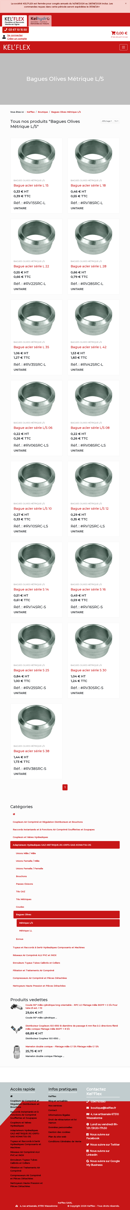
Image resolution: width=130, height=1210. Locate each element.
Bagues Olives (23, 914)
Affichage (106, 121)
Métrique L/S (26, 923)
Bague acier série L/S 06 (33, 428)
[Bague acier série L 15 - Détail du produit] (36, 156)
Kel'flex (31, 112)
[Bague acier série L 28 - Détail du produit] (94, 237)
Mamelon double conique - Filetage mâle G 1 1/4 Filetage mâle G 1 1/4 (62, 1046)
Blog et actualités (58, 1101)
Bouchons (21, 876)
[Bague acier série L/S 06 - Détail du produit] (36, 399)
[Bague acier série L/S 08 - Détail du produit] (94, 399)
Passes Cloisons (24, 884)
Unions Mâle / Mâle (26, 853)
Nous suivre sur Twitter (105, 1144)
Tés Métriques (23, 899)
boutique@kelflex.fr (103, 1107)
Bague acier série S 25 (31, 670)
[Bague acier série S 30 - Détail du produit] (94, 641)
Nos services (55, 1105)
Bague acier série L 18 (88, 185)
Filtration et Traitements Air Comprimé (33, 970)
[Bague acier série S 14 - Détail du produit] (36, 560)
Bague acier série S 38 (31, 751)
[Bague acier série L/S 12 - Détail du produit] (94, 479)
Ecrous (19, 939)
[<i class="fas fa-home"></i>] (65, 814)
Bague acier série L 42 (89, 347)
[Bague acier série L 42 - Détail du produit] (94, 318)
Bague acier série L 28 (88, 266)
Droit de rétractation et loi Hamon (62, 1121)
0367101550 (98, 1101)
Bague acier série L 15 (31, 185)
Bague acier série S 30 (88, 670)
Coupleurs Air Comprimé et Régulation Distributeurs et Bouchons (48, 822)
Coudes (20, 907)
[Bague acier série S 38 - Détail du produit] (36, 722)
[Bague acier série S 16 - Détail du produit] (94, 560)
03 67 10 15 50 (17, 29)
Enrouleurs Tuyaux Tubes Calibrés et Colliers (36, 963)
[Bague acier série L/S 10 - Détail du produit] (36, 479)
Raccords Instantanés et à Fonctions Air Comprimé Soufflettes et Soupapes (54, 829)
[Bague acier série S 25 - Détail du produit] (36, 641)
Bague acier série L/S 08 (90, 428)
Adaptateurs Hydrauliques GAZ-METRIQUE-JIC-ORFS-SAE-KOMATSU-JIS (52, 845)
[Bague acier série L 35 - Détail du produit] (36, 318)
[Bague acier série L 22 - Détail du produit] (36, 237)
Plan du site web (57, 1136)
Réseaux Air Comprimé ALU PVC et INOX (34, 955)
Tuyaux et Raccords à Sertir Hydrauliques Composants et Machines (49, 947)
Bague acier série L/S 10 (33, 508)
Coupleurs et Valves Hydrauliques (30, 837)
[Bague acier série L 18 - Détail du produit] (94, 156)
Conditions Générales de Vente (64, 1141)
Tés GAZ (20, 891)
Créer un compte (17, 38)
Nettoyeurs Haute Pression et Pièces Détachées (39, 985)
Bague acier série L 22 (31, 266)
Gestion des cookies (59, 1132)
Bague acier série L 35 (31, 347)
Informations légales (59, 1115)
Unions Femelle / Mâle (27, 861)
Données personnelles (60, 1127)
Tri (115, 121)
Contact (52, 1110)
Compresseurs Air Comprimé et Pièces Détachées (40, 978)
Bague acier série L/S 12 (90, 508)
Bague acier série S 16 (88, 589)
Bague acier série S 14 (31, 589)
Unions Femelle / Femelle (29, 868)
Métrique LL (25, 930)
